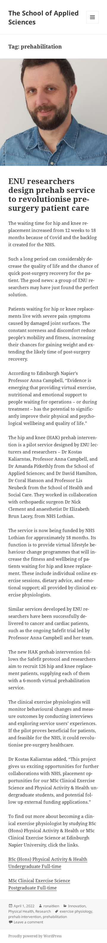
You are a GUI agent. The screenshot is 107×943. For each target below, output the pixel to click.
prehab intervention (24, 916)
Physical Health (21, 911)
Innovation (77, 905)
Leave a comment (28, 922)
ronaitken (51, 905)
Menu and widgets (92, 23)
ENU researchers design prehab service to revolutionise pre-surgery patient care (51, 194)
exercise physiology (76, 911)
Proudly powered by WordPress (35, 936)
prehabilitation (55, 916)
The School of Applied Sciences (43, 17)
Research (43, 911)
